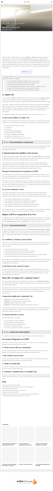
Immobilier (4, 25)
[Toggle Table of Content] (29, 72)
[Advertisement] (26, 45)
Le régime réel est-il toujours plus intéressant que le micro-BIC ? (16, 395)
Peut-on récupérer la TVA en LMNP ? (10, 392)
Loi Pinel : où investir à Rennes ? (26, 464)
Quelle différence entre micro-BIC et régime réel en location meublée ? (18, 386)
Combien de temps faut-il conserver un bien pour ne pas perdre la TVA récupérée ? (20, 394)
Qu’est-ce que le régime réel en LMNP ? (11, 385)
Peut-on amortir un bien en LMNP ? (10, 388)
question (30, 232)
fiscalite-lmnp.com (43, 114)
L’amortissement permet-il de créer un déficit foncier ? (14, 390)
